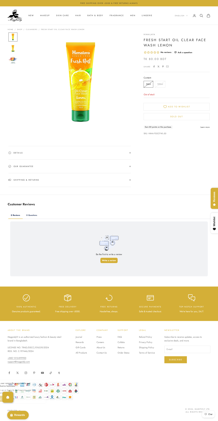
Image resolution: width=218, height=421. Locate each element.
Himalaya (149, 34)
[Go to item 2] (12, 48)
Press (99, 337)
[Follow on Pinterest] (34, 372)
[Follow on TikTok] (50, 372)
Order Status (123, 352)
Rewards (80, 342)
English (179, 15)
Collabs (121, 342)
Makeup (45, 15)
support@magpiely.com (19, 361)
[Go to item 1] (12, 37)
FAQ (120, 337)
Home (10, 29)
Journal (79, 337)
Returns (121, 347)
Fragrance (117, 15)
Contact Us (102, 352)
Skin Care (62, 15)
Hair (78, 15)
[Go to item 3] (12, 60)
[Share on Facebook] (154, 66)
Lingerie (147, 15)
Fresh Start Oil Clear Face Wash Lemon (63, 29)
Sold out (176, 116)
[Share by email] (167, 66)
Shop (19, 29)
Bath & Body (95, 15)
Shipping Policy (146, 347)
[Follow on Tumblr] (59, 372)
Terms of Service (147, 352)
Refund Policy (145, 337)
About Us (101, 347)
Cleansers (31, 29)
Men (132, 15)
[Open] (7, 397)
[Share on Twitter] (158, 66)
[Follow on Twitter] (17, 372)
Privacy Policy (145, 342)
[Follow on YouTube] (42, 372)
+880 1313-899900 (17, 358)
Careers (100, 342)
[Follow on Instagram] (25, 372)
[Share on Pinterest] (163, 66)
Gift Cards (81, 347)
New (31, 15)
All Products (81, 352)
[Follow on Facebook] (9, 372)
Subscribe (175, 359)
